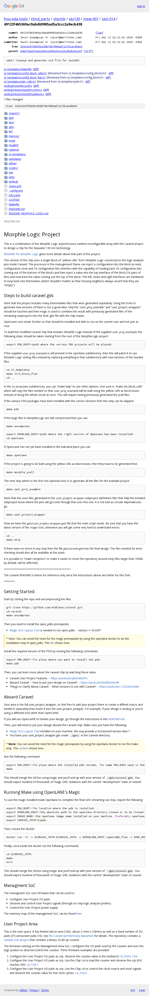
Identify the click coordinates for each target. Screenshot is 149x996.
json (142, 990)
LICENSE (14, 199)
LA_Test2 (81, 973)
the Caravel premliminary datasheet (71, 936)
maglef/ (13, 145)
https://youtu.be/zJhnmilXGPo (69, 678)
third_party (40, 18)
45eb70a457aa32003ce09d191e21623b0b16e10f (51, 51)
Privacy (33, 990)
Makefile (14, 204)
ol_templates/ (17, 154)
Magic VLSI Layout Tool (25, 630)
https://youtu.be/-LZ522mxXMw (119, 686)
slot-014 (108, 18)
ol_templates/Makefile (18, 69)
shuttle (59, 18)
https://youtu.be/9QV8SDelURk (100, 682)
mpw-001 (91, 18)
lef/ (11, 131)
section (23, 748)
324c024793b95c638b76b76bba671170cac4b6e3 (51, 46)
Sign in (141, 6)
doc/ (11, 122)
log (99, 32)
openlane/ (15, 159)
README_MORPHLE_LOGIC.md (28, 213)
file (52, 643)
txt (132, 990)
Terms (45, 990)
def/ (11, 118)
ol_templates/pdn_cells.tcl (20, 81)
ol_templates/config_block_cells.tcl (25, 73)
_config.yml (16, 190)
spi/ (11, 172)
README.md (17, 209)
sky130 (74, 18)
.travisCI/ (14, 113)
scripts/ (13, 168)
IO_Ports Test (129, 956)
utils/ (12, 177)
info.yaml (14, 195)
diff (88, 51)
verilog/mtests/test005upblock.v (24, 94)
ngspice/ (14, 149)
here (79, 913)
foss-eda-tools (16, 18)
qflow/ (13, 163)
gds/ (11, 127)
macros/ (14, 136)
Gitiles (23, 990)
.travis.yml (15, 186)
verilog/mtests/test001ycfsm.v (23, 90)
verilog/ (13, 181)
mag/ (12, 140)
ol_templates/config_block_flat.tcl (24, 77)
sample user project (16, 940)
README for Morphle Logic (21, 254)
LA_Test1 (32, 964)
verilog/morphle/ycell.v (18, 86)
